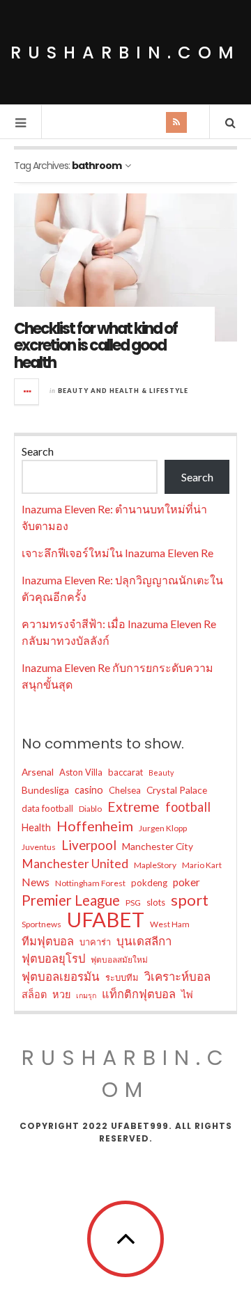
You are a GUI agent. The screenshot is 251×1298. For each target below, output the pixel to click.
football (188, 807)
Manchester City (157, 846)
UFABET (105, 919)
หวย (61, 994)
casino (89, 790)
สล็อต (34, 994)
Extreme (133, 807)
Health (36, 827)
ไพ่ (187, 994)
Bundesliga (45, 790)
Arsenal (38, 772)
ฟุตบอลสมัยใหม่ (119, 959)
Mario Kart (202, 865)
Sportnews (41, 924)
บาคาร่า (95, 941)
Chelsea (125, 790)
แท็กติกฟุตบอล (139, 993)
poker (186, 882)
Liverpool (88, 845)
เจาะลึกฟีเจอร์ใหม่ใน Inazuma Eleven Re (117, 552)
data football (47, 808)
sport (189, 900)
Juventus (39, 847)
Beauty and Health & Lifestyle (123, 390)
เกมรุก (86, 995)
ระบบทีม (122, 977)
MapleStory (155, 865)
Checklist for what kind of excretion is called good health (95, 345)
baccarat (125, 772)
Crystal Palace (176, 790)
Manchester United (75, 863)
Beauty (161, 772)
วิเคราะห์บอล (177, 976)
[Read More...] (27, 391)
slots (155, 902)
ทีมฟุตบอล (48, 940)
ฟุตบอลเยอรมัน (61, 976)
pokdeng (149, 882)
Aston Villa (80, 772)
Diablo (90, 808)
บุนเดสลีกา (144, 941)
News (36, 881)
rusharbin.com (125, 52)
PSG (133, 902)
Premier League (71, 900)
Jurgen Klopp (163, 828)
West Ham (170, 924)
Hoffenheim (94, 825)
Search (38, 451)
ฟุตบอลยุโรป (53, 958)
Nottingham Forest (90, 883)
